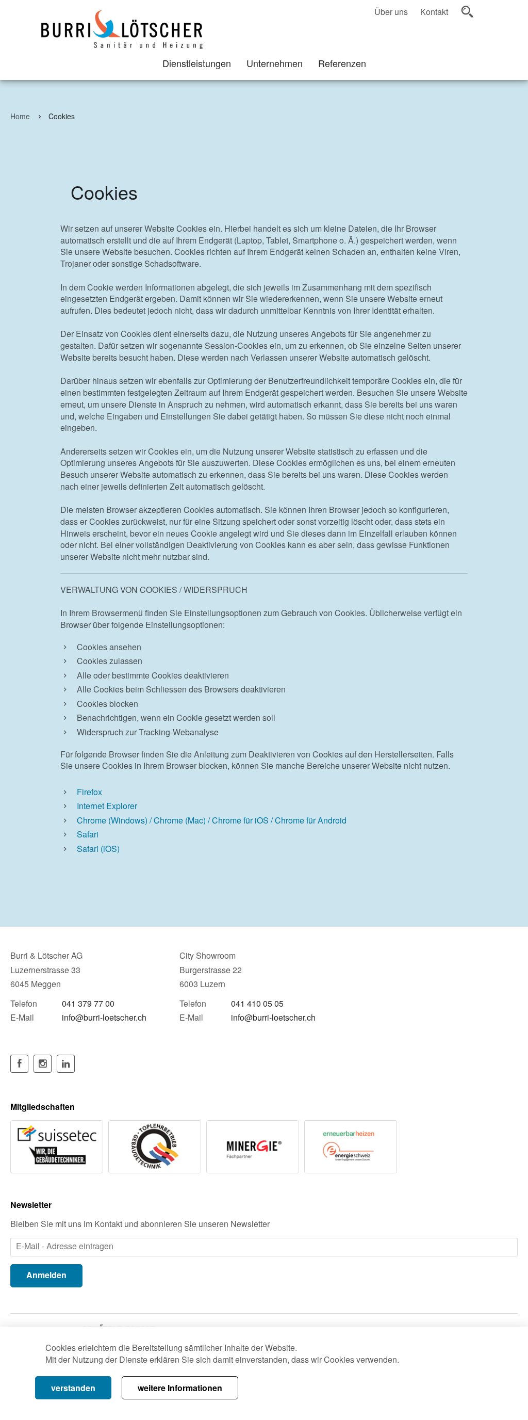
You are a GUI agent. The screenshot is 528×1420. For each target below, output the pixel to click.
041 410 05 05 (257, 1003)
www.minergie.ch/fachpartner (252, 1146)
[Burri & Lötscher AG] (122, 29)
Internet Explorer (107, 806)
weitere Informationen (180, 1388)
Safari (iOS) (98, 848)
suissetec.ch (56, 1146)
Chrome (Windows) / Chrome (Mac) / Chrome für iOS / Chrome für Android (211, 820)
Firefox (89, 792)
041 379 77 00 (88, 1003)
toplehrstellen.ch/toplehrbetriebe (154, 1146)
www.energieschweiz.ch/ (350, 1146)
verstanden (73, 1388)
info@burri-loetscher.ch (104, 1017)
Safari (87, 834)
